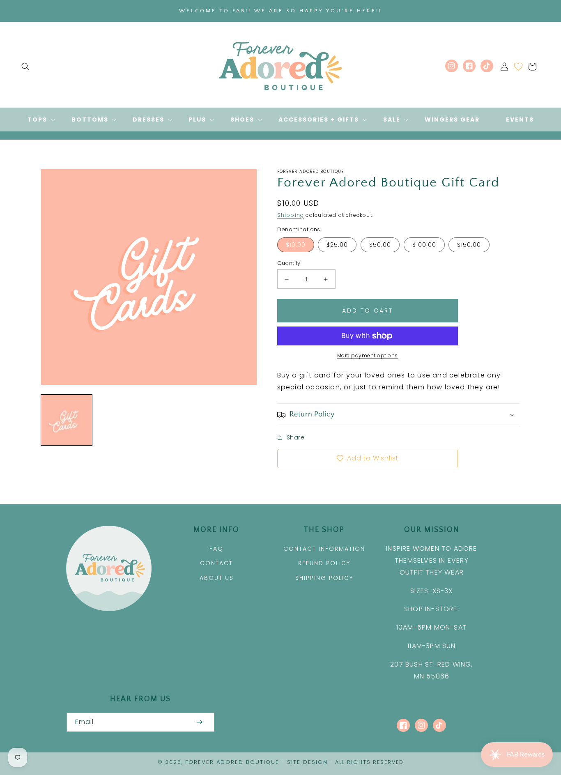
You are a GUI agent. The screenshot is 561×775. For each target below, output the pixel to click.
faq (216, 549)
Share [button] (296, 437)
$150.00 (469, 245)
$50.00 (380, 245)
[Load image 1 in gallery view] (66, 420)
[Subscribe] (199, 722)
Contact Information (324, 549)
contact (216, 563)
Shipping (290, 215)
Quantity (289, 263)
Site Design (307, 762)
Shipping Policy (324, 578)
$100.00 (424, 245)
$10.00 (296, 245)
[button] (25, 66)
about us (217, 578)
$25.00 (337, 245)
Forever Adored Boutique (232, 762)
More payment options (367, 355)
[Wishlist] (518, 66)
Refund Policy (324, 563)
